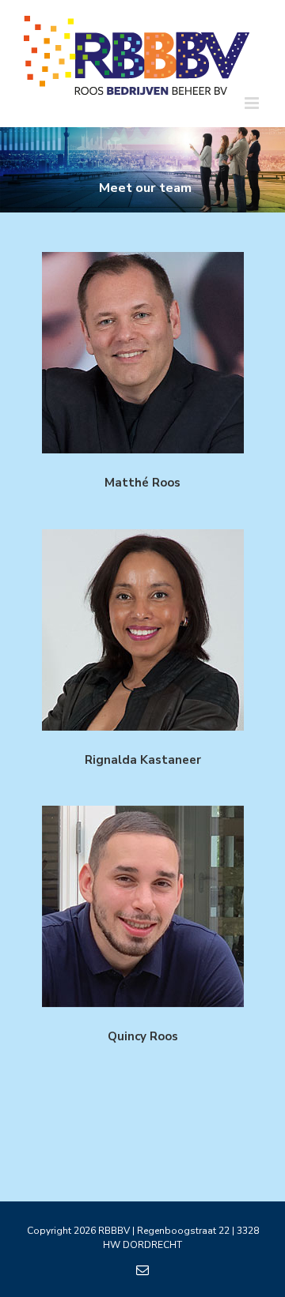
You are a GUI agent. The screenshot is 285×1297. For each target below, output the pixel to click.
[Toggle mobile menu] (253, 103)
